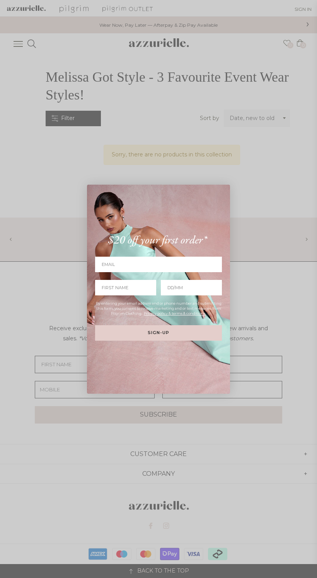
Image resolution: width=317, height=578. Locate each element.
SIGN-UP (158, 332)
